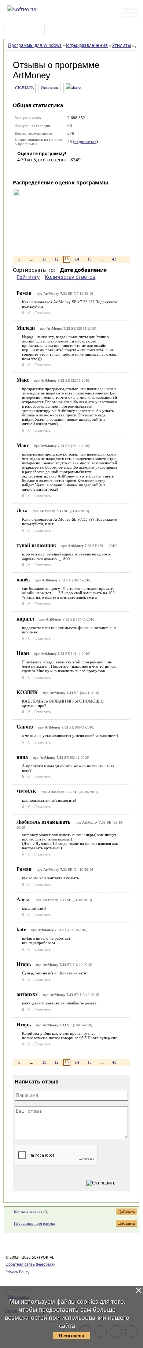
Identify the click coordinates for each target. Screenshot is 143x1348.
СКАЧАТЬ (24, 88)
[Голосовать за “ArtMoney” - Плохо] (33, 170)
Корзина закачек (28, 1212)
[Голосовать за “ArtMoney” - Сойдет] (44, 170)
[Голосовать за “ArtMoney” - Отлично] (66, 170)
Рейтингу (28, 276)
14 (77, 259)
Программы (25, 30)
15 (89, 259)
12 (56, 259)
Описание (50, 88)
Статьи (62, 30)
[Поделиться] (73, 88)
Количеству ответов (70, 276)
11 (44, 259)
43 (114, 259)
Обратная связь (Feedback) (30, 1264)
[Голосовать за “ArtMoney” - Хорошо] (55, 170)
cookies (87, 1302)
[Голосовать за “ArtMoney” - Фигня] (22, 170)
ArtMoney (31, 75)
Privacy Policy (17, 1271)
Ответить (42, 313)
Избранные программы (34, 1223)
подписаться (85, 141)
